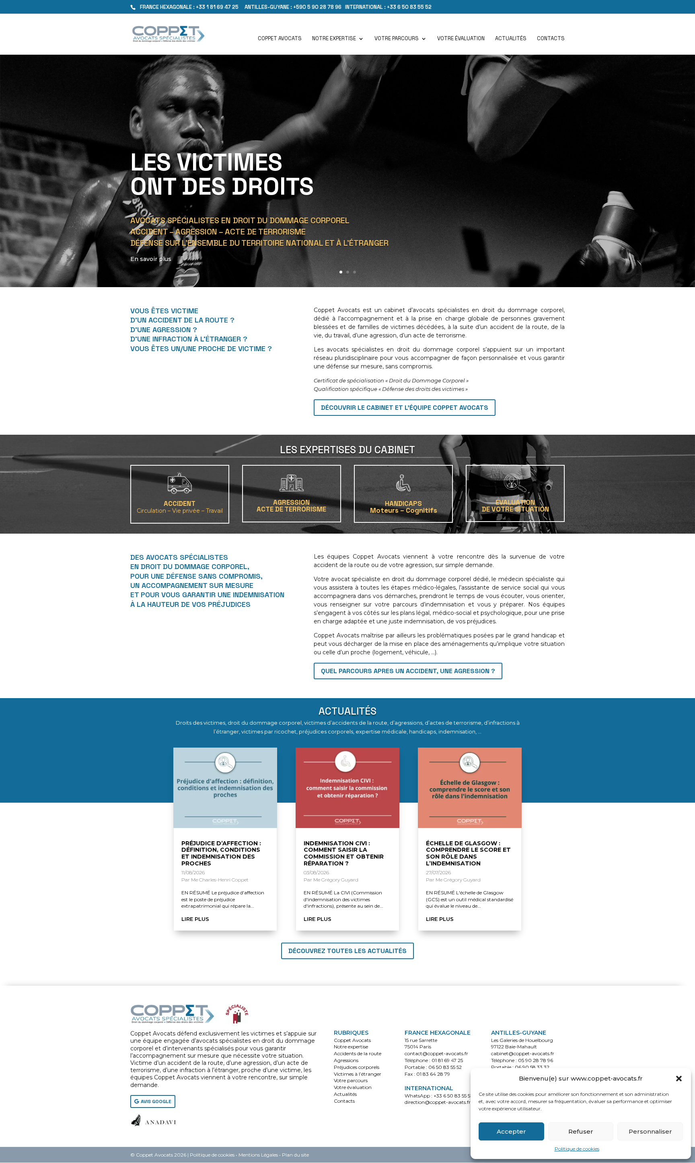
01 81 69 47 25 (447, 1060)
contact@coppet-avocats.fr (436, 1053)
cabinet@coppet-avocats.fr (522, 1053)
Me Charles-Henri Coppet (220, 880)
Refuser (580, 1131)
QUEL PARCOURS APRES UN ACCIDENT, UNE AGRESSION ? (408, 671)
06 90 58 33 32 (532, 1067)
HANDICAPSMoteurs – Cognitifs (403, 507)
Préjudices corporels (356, 1067)
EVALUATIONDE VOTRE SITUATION (515, 506)
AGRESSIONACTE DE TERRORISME (291, 506)
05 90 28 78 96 (535, 1060)
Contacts (551, 39)
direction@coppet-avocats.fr (438, 1102)
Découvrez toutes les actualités (347, 951)
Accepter (511, 1131)
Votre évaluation (461, 39)
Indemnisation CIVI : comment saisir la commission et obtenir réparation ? (344, 853)
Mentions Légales (258, 1155)
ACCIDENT (180, 506)
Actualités (510, 39)
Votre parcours (396, 39)
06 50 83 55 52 (445, 1067)
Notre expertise (334, 39)
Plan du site (295, 1155)
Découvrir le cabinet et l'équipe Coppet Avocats (404, 407)
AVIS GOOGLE (156, 1101)
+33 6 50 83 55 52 (453, 1096)
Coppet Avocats (280, 39)
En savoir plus (150, 259)
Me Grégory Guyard (335, 880)
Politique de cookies (577, 1149)
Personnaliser (650, 1131)
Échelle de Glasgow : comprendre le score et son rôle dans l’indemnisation (468, 853)
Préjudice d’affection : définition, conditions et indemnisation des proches (221, 853)
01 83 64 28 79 (433, 1074)
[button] (679, 1079)
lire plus (195, 919)
